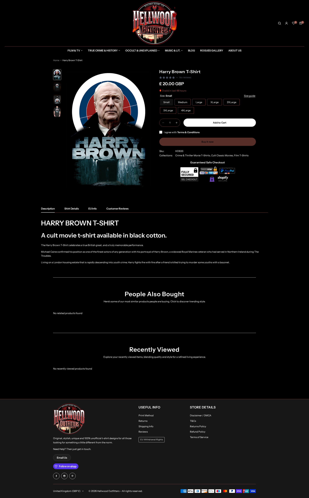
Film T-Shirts (241, 155)
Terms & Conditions (188, 132)
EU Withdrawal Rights (151, 439)
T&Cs (193, 420)
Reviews (143, 431)
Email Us (62, 457)
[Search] (279, 23)
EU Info (92, 208)
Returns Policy (198, 426)
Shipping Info (146, 426)
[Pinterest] (72, 476)
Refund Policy (197, 431)
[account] (286, 23)
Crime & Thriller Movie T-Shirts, (193, 155)
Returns (143, 420)
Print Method (146, 415)
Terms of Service (199, 437)
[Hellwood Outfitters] (154, 23)
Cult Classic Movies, (222, 155)
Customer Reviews (117, 208)
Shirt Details (71, 208)
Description (48, 208)
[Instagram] (64, 476)
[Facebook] (56, 476)
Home (56, 60)
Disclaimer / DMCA (200, 415)
